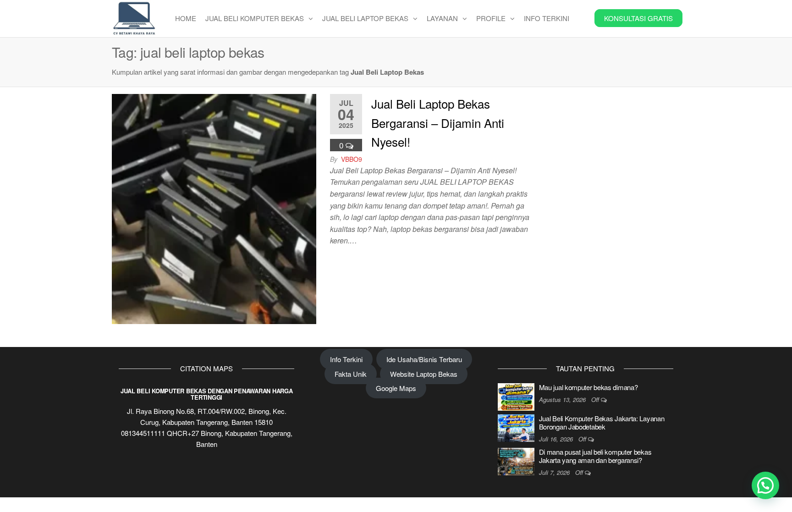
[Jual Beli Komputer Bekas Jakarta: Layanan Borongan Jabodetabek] (516, 427)
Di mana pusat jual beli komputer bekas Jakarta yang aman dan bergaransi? (595, 456)
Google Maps (396, 388)
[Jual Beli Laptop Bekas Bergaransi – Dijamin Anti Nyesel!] (214, 208)
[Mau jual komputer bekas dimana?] (516, 396)
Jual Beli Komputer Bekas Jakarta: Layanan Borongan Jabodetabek (602, 422)
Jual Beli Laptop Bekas (365, 18)
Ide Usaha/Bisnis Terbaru (424, 359)
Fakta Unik (351, 374)
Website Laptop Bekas (423, 374)
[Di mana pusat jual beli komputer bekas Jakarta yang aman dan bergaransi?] (516, 460)
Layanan (442, 18)
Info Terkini (546, 18)
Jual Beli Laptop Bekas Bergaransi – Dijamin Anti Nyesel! (437, 122)
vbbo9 (351, 159)
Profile (491, 18)
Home (185, 18)
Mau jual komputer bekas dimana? (588, 387)
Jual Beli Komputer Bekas (254, 18)
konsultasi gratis (638, 18)
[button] (765, 485)
